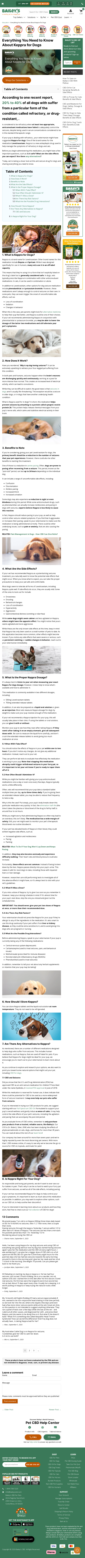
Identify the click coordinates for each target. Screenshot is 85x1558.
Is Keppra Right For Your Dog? (23, 216)
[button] (21, 1512)
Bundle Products (54, 1481)
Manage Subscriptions (63, 1498)
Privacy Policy (64, 1518)
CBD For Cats (54, 1474)
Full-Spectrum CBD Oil (26, 1108)
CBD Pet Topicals (54, 1471)
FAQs (73, 1458)
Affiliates (73, 1487)
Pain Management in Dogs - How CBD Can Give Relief (34, 534)
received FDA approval (35, 1088)
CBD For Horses (54, 1477)
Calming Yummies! (6, 35)
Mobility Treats (18, 35)
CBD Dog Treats (54, 1467)
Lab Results (63, 1508)
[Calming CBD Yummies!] (6, 29)
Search (54, 12)
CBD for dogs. (16, 1073)
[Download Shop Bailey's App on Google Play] (15, 1524)
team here (38, 1133)
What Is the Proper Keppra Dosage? (26, 187)
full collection (34, 1210)
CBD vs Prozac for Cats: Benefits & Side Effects (72, 98)
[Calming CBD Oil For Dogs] (30, 29)
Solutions (31, 17)
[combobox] (38, 12)
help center (34, 1442)
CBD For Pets (54, 1458)
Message (6, 1383)
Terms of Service (63, 1515)
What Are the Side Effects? (22, 184)
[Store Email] (3, 4)
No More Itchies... (54, 35)
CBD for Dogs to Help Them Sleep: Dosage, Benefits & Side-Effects (72, 115)
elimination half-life (48, 805)
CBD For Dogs (54, 1461)
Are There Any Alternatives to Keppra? (27, 209)
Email (34, 1375)
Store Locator (73, 1477)
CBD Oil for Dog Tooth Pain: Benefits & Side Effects (72, 124)
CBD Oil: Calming (30, 35)
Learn (66, 17)
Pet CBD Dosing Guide (73, 1461)
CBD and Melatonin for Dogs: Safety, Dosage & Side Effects (72, 106)
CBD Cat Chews (78, 35)
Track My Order (64, 1501)
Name (4, 1375)
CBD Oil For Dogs (54, 1464)
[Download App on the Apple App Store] (28, 1524)
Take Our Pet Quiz (73, 1464)
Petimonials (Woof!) (73, 1467)
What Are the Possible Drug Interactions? (32, 201)
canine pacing (33, 465)
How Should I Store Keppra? (22, 206)
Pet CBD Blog (73, 1471)
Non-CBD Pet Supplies (54, 1484)
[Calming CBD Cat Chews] (78, 29)
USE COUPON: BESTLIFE (40, 4)
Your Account (64, 1495)
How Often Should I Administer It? (29, 193)
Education (5, 22)
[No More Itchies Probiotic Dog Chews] (54, 29)
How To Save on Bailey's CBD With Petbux (70, 80)
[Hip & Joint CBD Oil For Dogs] (42, 29)
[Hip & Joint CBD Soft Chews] (18, 29)
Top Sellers (17, 17)
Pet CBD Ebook (73, 1474)
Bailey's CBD (20, 1549)
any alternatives (33, 156)
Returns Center (64, 1505)
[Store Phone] (82, 4)
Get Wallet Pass (73, 1484)
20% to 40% (12, 103)
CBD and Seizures (22, 211)
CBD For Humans (54, 1487)
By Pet (43, 17)
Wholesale (73, 1481)
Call (34, 1437)
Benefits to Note (18, 181)
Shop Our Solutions (17, 80)
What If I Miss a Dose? (24, 196)
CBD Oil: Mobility (42, 35)
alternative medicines (52, 312)
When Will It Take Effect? (25, 190)
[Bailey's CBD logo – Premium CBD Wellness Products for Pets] (11, 12)
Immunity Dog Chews (66, 35)
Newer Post (54, 1409)
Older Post (8, 1409)
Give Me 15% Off (77, 62)
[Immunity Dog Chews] (66, 29)
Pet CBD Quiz (56, 17)
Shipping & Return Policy (64, 1511)
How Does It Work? (19, 179)
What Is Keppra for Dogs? (21, 176)
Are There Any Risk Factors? (27, 198)
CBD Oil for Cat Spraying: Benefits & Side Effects (71, 90)
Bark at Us (64, 1521)
